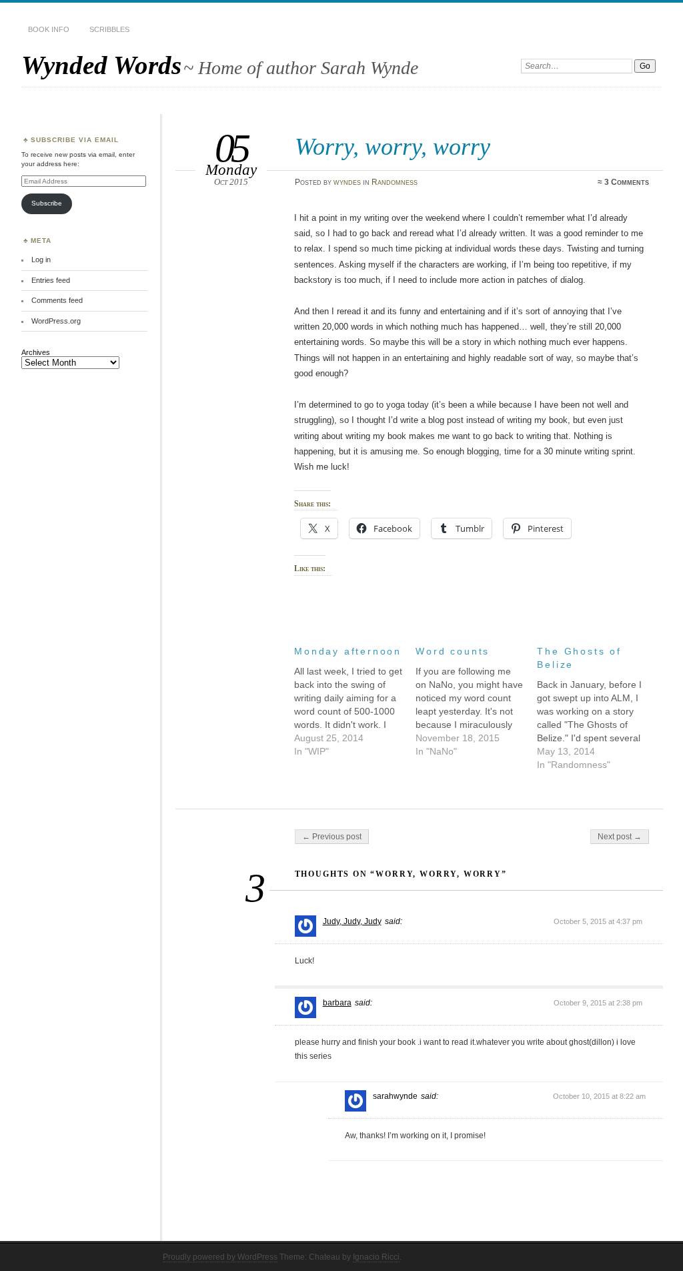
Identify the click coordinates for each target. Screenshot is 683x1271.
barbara (337, 1002)
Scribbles (109, 29)
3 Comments (626, 182)
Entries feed (50, 280)
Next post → (620, 836)
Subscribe (46, 203)
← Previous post (332, 836)
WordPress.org (56, 321)
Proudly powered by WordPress (220, 1257)
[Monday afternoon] (355, 698)
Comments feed (57, 300)
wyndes (347, 182)
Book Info (48, 29)
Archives (35, 352)
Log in (41, 260)
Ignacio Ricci (376, 1257)
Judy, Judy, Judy (352, 921)
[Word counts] (476, 698)
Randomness (395, 182)
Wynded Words (101, 65)
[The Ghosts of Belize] (597, 704)
